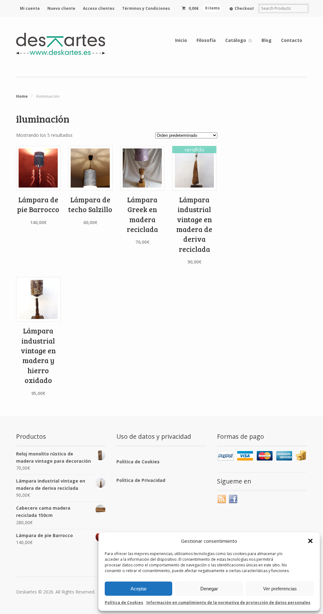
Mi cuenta (30, 8)
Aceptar (139, 588)
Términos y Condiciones (146, 8)
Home (22, 96)
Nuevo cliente (61, 8)
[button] (310, 541)
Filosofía (206, 40)
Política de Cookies (124, 602)
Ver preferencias (280, 588)
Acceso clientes (99, 8)
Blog (266, 40)
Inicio (181, 40)
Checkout (244, 8)
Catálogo (235, 40)
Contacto (291, 40)
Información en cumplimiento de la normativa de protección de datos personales (228, 602)
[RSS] (222, 499)
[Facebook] (233, 499)
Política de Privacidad (140, 480)
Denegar (209, 588)
